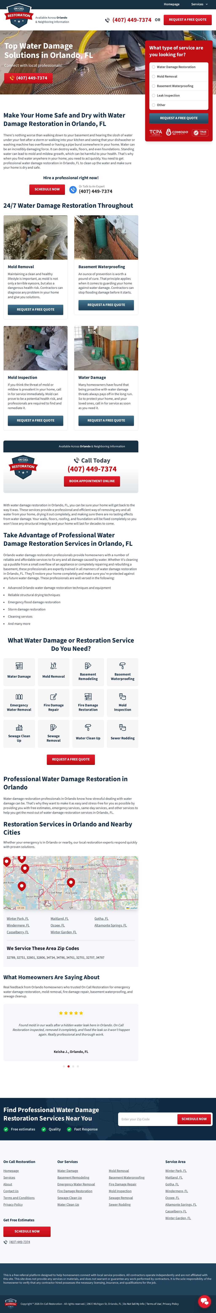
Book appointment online (92, 481)
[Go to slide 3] (73, 1066)
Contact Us (11, 1191)
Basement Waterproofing (126, 1177)
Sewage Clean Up (69, 1198)
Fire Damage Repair (122, 1184)
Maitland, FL (60, 918)
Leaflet (133, 908)
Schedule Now (47, 189)
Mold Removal (119, 1170)
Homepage (172, 4)
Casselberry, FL (18, 932)
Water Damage (67, 1170)
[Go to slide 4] (78, 1066)
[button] (71, 883)
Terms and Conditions (19, 1198)
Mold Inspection (120, 1191)
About (7, 1184)
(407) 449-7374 (92, 469)
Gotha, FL (101, 918)
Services (9, 1177)
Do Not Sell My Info (133, 1304)
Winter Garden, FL (64, 932)
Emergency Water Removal (76, 1184)
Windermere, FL (18, 925)
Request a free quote (188, 19)
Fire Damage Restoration (74, 1191)
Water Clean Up (68, 1204)
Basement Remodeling (73, 1177)
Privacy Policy (13, 1204)
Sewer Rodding (120, 1204)
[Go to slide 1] (64, 1066)
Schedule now (194, 1118)
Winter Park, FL (18, 918)
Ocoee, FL (58, 925)
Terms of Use (153, 1304)
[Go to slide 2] (69, 1066)
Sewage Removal (121, 1198)
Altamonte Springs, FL (110, 925)
